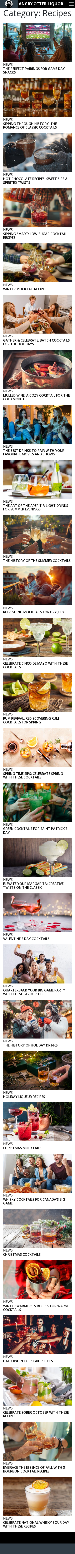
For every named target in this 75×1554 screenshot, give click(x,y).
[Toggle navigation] (71, 4)
